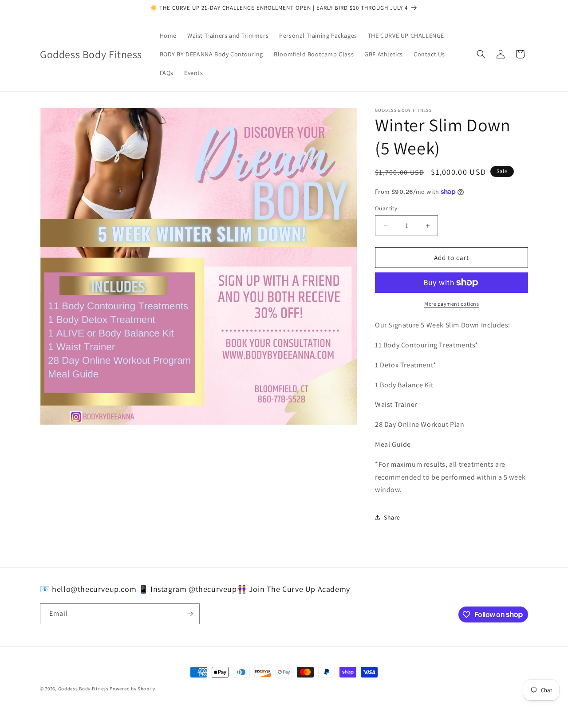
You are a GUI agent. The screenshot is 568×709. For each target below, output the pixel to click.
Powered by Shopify (132, 688)
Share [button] (392, 517)
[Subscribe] (189, 613)
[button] (481, 54)
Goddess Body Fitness (83, 688)
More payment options (451, 303)
